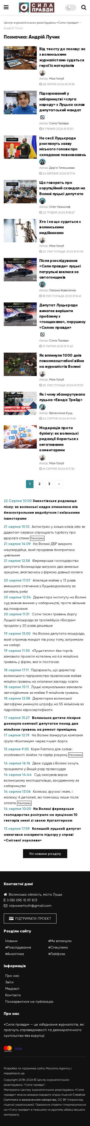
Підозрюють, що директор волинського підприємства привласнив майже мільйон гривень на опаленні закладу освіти (43, 675)
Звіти (9, 982)
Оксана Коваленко (62, 290)
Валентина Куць (60, 413)
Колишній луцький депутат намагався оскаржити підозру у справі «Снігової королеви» (42, 834)
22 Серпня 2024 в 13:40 (59, 418)
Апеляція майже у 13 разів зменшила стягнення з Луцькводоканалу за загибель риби (40, 586)
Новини (12, 95)
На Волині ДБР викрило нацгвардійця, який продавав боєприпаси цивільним (39, 549)
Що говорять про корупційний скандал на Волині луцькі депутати (62, 188)
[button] (45, 853)
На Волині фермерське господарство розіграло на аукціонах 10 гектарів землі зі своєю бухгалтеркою (41, 815)
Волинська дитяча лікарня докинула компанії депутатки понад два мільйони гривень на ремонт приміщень (42, 724)
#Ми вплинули (16, 262)
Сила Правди (59, 123)
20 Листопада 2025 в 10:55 (62, 251)
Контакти (13, 995)
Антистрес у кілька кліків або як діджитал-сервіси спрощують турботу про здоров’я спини (44, 532)
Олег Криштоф (59, 207)
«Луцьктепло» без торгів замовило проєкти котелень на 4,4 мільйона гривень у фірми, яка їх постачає (41, 656)
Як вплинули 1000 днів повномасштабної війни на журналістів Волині (61, 361)
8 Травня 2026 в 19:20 (58, 128)
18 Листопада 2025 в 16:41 (61, 296)
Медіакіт (12, 989)
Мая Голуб (56, 78)
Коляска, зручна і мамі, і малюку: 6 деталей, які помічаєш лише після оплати (41, 797)
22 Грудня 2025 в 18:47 (58, 212)
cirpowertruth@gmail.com (30, 906)
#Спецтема (58, 947)
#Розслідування (18, 947)
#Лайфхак (56, 954)
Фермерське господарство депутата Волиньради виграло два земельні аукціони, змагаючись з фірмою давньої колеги (43, 566)
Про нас (12, 976)
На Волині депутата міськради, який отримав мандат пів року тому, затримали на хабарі (44, 639)
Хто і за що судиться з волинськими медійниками (60, 227)
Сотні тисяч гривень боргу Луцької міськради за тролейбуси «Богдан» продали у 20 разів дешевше (40, 619)
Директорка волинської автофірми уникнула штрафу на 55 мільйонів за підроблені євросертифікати (44, 704)
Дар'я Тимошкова (62, 167)
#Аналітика (15, 396)
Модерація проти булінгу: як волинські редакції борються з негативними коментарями (58, 439)
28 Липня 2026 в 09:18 (58, 84)
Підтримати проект (32, 918)
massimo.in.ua (14, 1073)
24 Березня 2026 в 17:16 (58, 173)
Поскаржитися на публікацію (29, 1001)
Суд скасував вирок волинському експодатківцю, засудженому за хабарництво (41, 780)
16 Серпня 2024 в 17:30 (58, 468)
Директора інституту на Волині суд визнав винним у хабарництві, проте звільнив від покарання (45, 603)
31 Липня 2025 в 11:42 (57, 346)
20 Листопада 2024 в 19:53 (62, 385)
